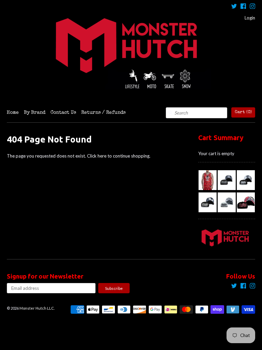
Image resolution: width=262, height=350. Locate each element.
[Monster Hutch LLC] (131, 53)
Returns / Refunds (103, 112)
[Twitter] (234, 7)
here (102, 156)
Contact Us (63, 112)
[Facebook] (243, 7)
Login (250, 18)
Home (13, 112)
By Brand (34, 112)
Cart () (243, 112)
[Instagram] (252, 7)
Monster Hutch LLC (36, 308)
